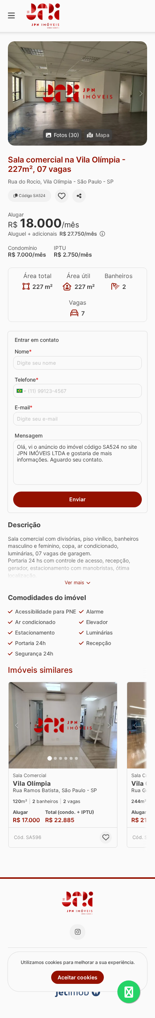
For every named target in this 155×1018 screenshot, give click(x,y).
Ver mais (74, 582)
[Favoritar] (61, 196)
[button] (77, 93)
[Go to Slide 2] (55, 758)
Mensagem (29, 435)
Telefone (26, 379)
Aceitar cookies (77, 977)
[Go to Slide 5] (71, 758)
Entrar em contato (37, 340)
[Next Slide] (141, 93)
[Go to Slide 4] (65, 758)
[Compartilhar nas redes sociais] (79, 196)
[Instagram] (77, 932)
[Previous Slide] (14, 93)
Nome (23, 351)
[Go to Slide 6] (76, 758)
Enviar (77, 499)
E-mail (23, 407)
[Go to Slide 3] (60, 758)
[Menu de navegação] (11, 16)
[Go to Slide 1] (49, 758)
